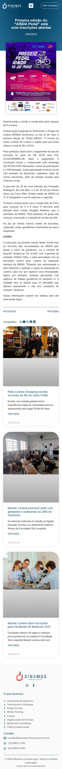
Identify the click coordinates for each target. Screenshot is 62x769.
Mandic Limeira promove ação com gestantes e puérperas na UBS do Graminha (30, 511)
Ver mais (13, 414)
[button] (31, 5)
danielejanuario (38, 766)
